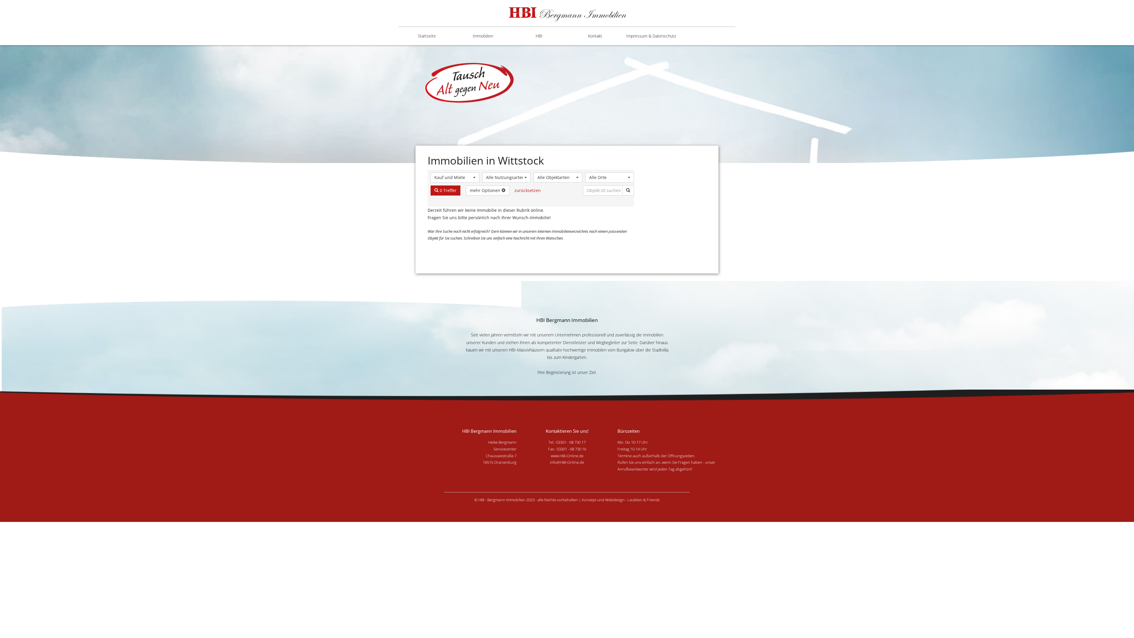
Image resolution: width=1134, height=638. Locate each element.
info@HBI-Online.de (567, 462)
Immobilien (483, 36)
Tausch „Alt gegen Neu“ (534, 121)
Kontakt (595, 36)
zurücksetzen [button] (527, 190)
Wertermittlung (531, 101)
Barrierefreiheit (644, 59)
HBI (539, 36)
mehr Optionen (485, 190)
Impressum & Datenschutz (651, 36)
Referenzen (528, 59)
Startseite (427, 36)
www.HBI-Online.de (567, 455)
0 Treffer (448, 190)
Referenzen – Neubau (529, 80)
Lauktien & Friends (644, 499)
